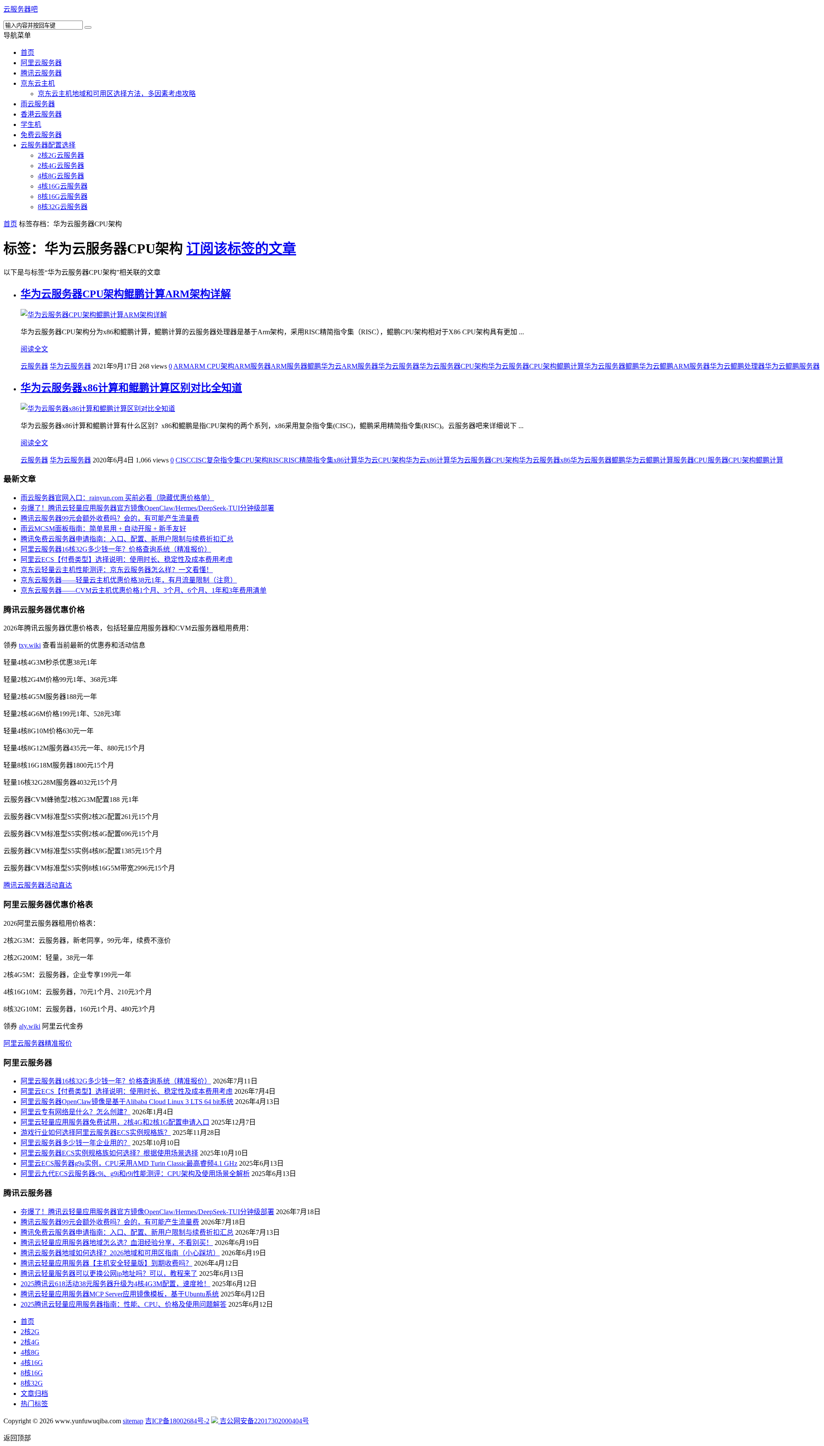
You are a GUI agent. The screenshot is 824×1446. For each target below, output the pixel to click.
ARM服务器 (252, 366)
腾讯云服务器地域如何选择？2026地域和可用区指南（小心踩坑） (120, 1253)
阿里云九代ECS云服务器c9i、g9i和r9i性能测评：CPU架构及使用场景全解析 (135, 1173)
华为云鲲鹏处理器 (737, 366)
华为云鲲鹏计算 (649, 460)
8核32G (32, 1383)
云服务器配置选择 (48, 145)
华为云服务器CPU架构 (453, 366)
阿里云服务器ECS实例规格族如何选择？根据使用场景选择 (109, 1153)
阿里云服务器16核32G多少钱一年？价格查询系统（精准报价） (116, 549)
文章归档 (34, 1393)
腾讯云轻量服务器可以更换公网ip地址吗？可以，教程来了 (109, 1273)
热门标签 (34, 1403)
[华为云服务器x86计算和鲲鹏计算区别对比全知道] (98, 408)
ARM (181, 366)
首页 (27, 52)
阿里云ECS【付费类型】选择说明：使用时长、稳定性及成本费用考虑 (127, 559)
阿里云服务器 (41, 62)
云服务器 (34, 366)
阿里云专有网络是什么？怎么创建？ (75, 1112)
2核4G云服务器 (61, 165)
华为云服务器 (70, 366)
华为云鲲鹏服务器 (792, 366)
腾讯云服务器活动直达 (37, 885)
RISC (276, 460)
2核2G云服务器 (61, 155)
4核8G (30, 1352)
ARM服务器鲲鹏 (296, 366)
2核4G (30, 1342)
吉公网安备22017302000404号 (263, 1421)
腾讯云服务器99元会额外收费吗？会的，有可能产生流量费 (110, 518)
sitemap (133, 1421)
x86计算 (345, 460)
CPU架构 (254, 460)
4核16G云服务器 (63, 186)
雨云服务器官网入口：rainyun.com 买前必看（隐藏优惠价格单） (117, 497)
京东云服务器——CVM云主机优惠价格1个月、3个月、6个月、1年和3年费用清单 (144, 590)
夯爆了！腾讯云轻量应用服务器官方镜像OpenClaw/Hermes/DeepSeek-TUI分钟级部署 (147, 508)
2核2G (30, 1331)
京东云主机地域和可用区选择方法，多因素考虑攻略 (117, 93)
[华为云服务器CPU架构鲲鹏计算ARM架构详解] (94, 314)
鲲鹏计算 (769, 460)
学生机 (31, 124)
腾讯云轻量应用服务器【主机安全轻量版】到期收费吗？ (106, 1263)
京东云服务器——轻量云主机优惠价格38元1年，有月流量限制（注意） (129, 580)
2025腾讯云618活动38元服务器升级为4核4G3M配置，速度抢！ (115, 1283)
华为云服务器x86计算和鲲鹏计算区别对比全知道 (131, 387)
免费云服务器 (41, 134)
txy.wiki (30, 645)
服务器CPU (690, 460)
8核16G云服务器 (63, 196)
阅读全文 (34, 349)
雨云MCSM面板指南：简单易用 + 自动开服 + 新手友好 (103, 528)
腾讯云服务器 (41, 73)
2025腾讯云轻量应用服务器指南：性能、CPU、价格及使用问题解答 (124, 1304)
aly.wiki (29, 1026)
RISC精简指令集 (308, 460)
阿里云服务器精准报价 (37, 1043)
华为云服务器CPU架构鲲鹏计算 (536, 366)
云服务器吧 (20, 9)
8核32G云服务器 (63, 206)
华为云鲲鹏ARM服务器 (674, 366)
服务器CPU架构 (732, 460)
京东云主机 (38, 83)
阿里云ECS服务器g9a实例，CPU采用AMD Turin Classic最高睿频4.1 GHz (129, 1163)
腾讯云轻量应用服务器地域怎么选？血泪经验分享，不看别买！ (117, 1242)
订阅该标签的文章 (241, 248)
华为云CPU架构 (381, 460)
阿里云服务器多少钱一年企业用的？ (75, 1142)
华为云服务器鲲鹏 (611, 366)
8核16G (32, 1373)
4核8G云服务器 (61, 176)
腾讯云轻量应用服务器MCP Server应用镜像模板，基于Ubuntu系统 (120, 1294)
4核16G (32, 1362)
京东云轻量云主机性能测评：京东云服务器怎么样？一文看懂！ (117, 569)
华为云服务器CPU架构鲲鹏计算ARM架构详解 (126, 294)
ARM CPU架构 (211, 366)
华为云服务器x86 (544, 460)
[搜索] (88, 27)
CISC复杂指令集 (216, 460)
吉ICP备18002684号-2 (177, 1421)
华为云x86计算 (428, 460)
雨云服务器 (38, 104)
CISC (183, 460)
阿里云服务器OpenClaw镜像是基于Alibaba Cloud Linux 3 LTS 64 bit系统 (127, 1101)
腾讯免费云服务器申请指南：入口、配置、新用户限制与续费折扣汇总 (127, 539)
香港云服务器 (41, 114)
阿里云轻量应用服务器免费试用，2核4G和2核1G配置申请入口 (115, 1122)
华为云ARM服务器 (349, 366)
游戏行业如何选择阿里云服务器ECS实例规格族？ (96, 1132)
